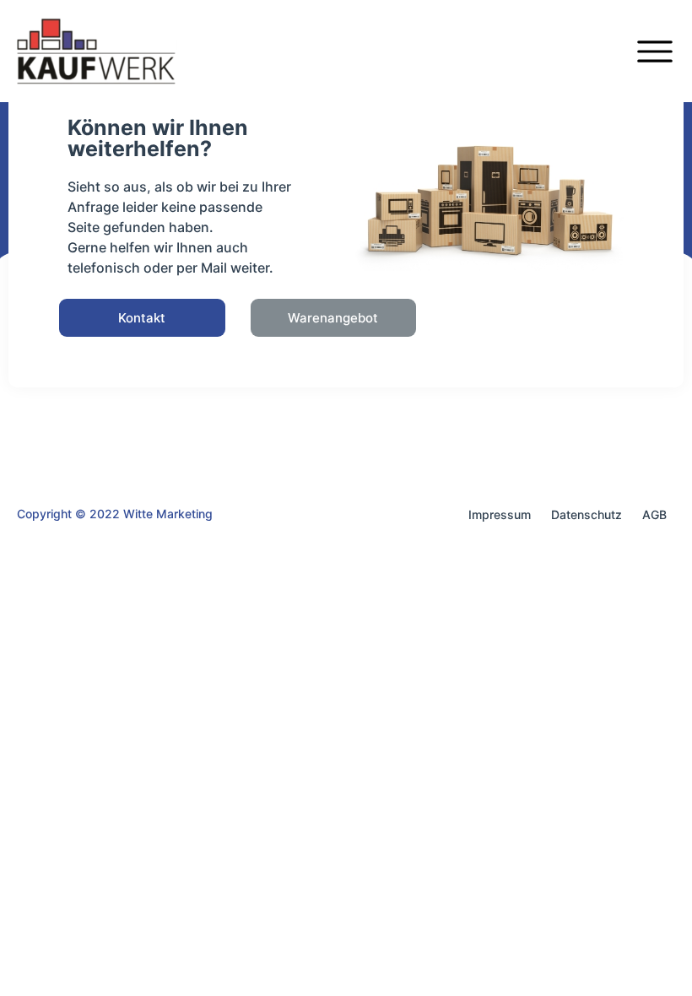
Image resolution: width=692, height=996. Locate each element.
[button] (142, 318)
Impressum (499, 514)
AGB (654, 514)
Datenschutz (586, 514)
